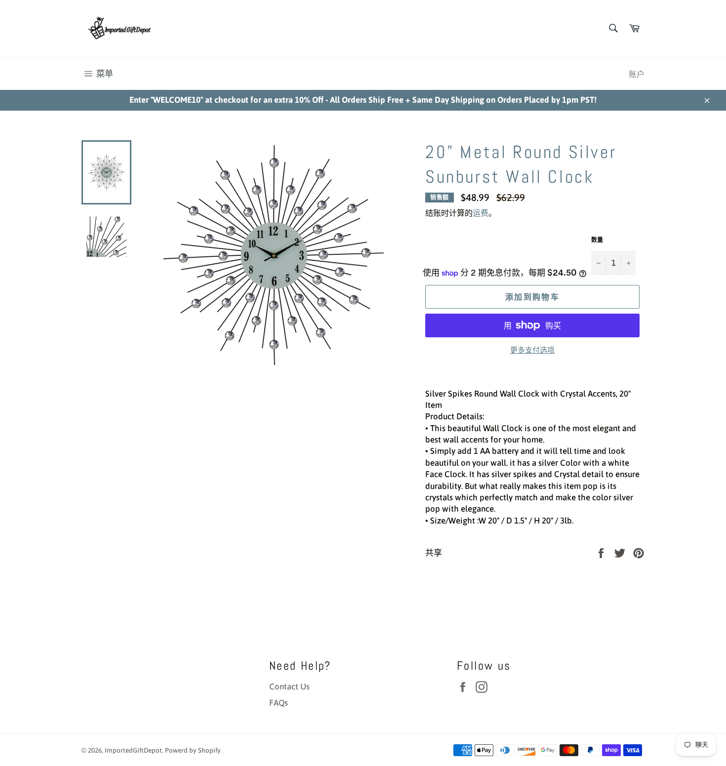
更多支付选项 (532, 350)
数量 (597, 240)
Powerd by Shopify (193, 750)
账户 (637, 74)
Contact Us (289, 686)
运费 (480, 212)
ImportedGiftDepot (133, 750)
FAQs (278, 703)
